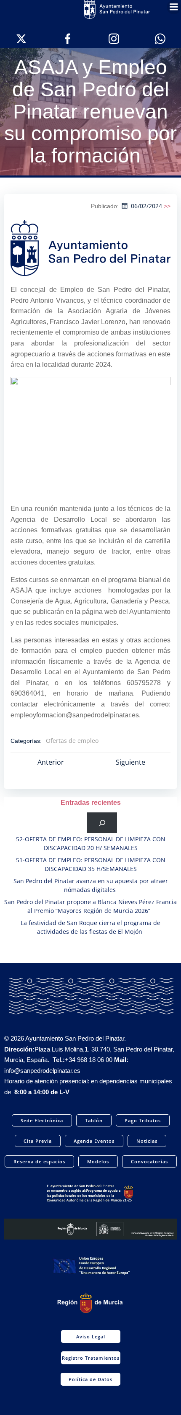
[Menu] (174, 7)
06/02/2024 (146, 206)
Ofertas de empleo (72, 741)
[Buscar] (102, 822)
